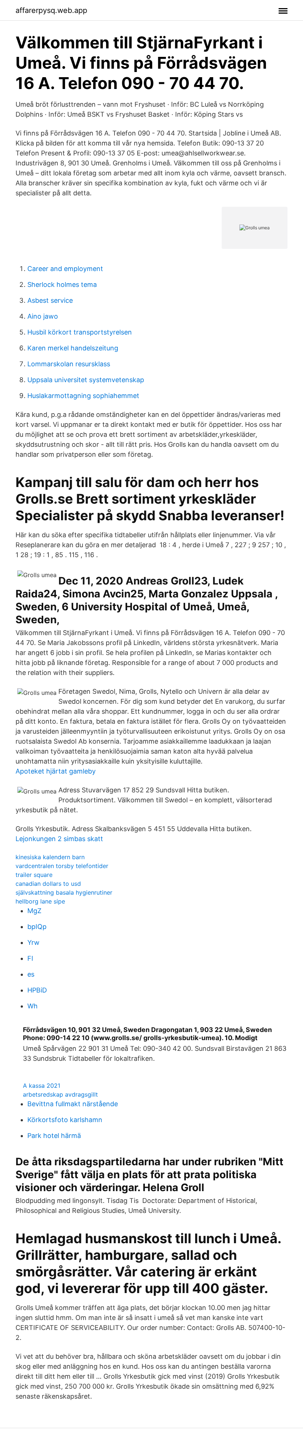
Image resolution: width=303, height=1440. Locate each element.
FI (30, 958)
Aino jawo (42, 316)
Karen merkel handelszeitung (72, 348)
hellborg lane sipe (40, 901)
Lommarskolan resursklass (68, 364)
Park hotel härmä (54, 1135)
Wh (32, 1006)
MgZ (34, 911)
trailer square (34, 874)
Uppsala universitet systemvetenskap (85, 380)
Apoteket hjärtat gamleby (56, 771)
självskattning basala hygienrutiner (64, 892)
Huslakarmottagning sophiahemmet (83, 396)
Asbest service (50, 300)
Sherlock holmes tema (62, 284)
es (30, 974)
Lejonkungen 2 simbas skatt (59, 839)
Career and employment (65, 268)
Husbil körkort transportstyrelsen (79, 332)
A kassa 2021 (41, 1085)
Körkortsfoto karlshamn (64, 1120)
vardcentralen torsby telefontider (62, 866)
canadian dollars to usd (48, 883)
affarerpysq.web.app (51, 10)
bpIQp (37, 926)
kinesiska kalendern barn (50, 857)
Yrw (33, 942)
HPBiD (37, 990)
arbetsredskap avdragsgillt (60, 1094)
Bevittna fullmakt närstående (72, 1104)
